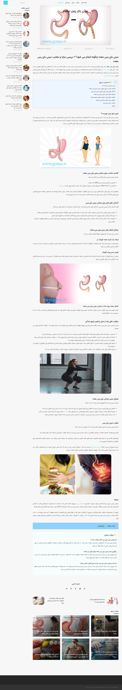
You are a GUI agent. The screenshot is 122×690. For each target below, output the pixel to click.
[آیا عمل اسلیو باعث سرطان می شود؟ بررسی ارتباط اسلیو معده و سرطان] (26, 23)
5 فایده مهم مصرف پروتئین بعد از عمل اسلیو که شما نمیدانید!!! (14, 68)
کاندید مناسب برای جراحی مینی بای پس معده (102, 89)
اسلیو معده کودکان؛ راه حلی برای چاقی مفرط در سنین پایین (14, 78)
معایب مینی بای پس (109, 103)
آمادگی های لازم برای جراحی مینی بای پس (103, 91)
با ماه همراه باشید (109, 76)
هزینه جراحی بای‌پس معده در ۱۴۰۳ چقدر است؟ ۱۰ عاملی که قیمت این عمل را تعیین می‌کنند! (14, 44)
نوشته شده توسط (43, 48)
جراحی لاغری (88, 48)
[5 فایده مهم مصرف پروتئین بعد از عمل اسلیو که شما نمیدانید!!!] (26, 68)
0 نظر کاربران (67, 48)
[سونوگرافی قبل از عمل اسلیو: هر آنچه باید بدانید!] (26, 15)
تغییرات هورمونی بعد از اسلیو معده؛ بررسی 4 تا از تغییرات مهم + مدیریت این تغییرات (14, 56)
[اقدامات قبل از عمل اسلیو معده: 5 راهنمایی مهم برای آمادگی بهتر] (26, 88)
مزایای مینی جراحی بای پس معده (105, 100)
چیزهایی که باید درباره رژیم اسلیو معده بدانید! (14, 97)
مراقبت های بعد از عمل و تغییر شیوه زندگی (103, 97)
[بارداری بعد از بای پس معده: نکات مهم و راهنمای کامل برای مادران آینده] (26, 34)
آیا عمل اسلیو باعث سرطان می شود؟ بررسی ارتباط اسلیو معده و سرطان (14, 23)
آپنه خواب (62, 186)
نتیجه (113, 106)
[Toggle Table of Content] (115, 82)
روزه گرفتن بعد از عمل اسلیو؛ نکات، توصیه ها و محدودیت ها (13, 106)
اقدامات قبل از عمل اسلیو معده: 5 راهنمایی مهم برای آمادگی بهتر (14, 88)
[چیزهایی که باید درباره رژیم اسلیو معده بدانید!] (26, 98)
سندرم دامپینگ (96, 447)
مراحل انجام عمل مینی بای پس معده (104, 94)
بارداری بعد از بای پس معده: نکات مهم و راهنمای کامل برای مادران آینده (14, 33)
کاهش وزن (79, 504)
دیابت (65, 411)
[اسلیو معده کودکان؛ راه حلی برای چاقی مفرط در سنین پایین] (26, 78)
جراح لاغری (101, 526)
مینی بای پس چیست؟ (108, 86)
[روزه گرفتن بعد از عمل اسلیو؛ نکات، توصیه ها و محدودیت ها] (26, 106)
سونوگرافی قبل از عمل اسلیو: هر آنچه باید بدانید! (13, 14)
